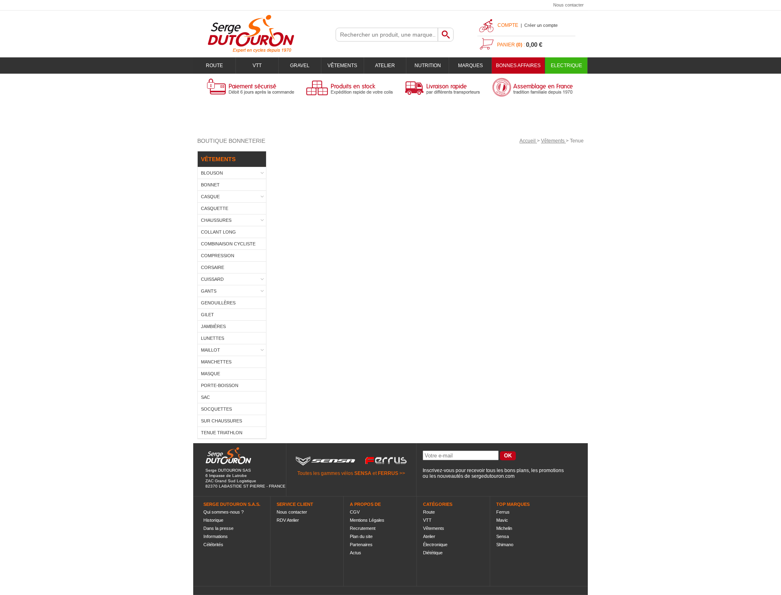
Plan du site (361, 536)
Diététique (433, 552)
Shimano (504, 544)
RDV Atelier (288, 520)
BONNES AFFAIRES (518, 65)
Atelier (385, 65)
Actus (355, 552)
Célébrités (213, 544)
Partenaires (361, 544)
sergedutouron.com (493, 476)
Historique (213, 520)
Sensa (502, 536)
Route (214, 65)
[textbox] (387, 34)
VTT (257, 65)
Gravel (300, 65)
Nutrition (427, 65)
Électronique (435, 544)
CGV (355, 512)
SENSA (362, 473)
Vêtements (342, 65)
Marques (470, 65)
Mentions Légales (367, 520)
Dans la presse (218, 528)
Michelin (504, 528)
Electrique (566, 65)
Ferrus (503, 512)
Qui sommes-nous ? (223, 512)
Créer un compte (541, 25)
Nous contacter (568, 4)
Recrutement (362, 528)
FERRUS (388, 473)
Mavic (502, 520)
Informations (215, 536)
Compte (507, 25)
